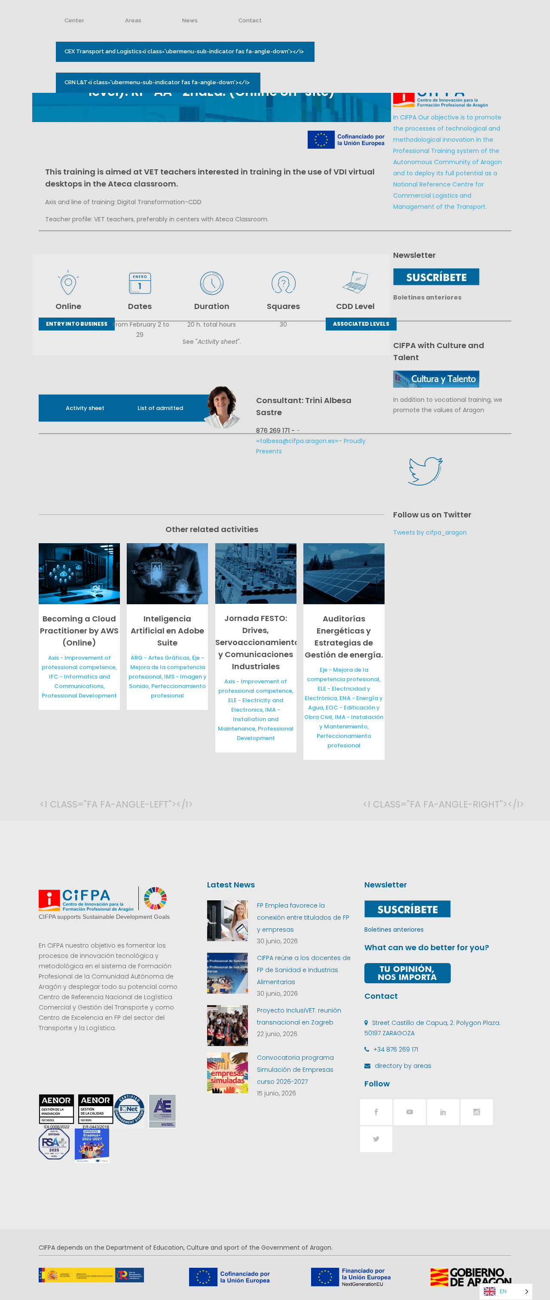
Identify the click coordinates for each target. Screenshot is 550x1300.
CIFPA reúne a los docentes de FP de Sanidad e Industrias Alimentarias (304, 970)
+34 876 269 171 (395, 1049)
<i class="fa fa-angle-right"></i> (371, 804)
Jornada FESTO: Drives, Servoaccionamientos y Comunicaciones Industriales (259, 642)
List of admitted (160, 408)
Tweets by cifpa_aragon (430, 532)
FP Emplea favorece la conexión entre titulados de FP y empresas (303, 917)
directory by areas (403, 1065)
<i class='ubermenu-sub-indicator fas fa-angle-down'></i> (184, 51)
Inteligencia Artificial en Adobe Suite (167, 630)
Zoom (77, 573)
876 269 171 (273, 430)
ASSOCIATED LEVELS (361, 323)
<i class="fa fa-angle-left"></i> (48, 804)
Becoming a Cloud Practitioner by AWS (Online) (79, 630)
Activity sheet (85, 408)
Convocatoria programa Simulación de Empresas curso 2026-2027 (295, 1069)
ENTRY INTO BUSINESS (76, 323)
